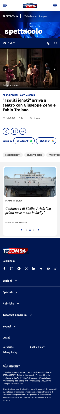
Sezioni (7, 280)
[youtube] (48, 268)
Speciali (8, 292)
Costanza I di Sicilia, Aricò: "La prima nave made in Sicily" (28, 211)
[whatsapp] (19, 268)
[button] (30, 5)
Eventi (7, 326)
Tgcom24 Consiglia (15, 314)
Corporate (8, 347)
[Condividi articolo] (6, 131)
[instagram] (11, 268)
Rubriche (8, 303)
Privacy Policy (10, 352)
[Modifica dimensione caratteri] (22, 131)
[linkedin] (33, 268)
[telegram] (41, 268)
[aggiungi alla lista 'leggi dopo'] (14, 131)
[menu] (5, 5)
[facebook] (4, 268)
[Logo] (30, 5)
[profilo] (55, 5)
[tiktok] (55, 268)
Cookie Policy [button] (37, 347)
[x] (26, 268)
